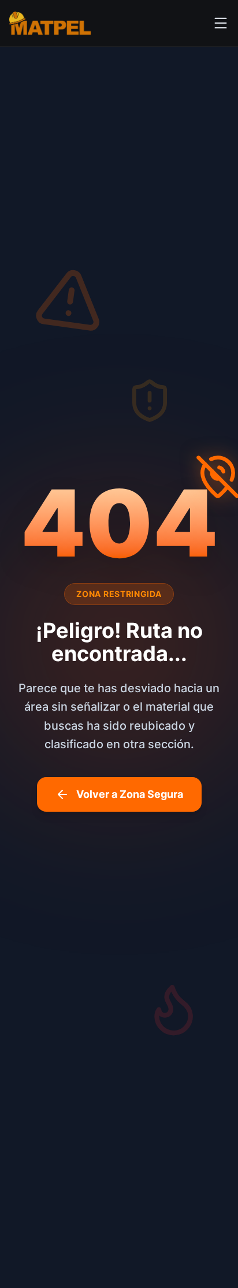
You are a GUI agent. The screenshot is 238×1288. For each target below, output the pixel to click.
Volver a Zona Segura (129, 794)
